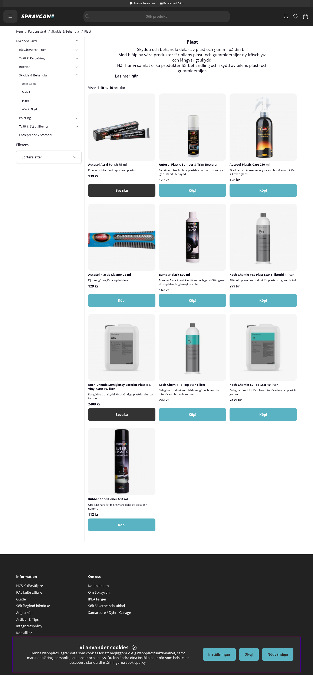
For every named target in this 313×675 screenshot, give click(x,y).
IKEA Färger (97, 599)
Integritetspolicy (29, 626)
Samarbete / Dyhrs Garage (109, 612)
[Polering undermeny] (77, 117)
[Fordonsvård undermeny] (77, 41)
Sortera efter (32, 157)
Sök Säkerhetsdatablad (106, 605)
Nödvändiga (277, 654)
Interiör (24, 67)
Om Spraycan (99, 592)
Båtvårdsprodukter (32, 50)
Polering (25, 118)
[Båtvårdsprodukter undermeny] (77, 49)
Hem (19, 31)
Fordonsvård (37, 31)
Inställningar (219, 654)
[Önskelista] (296, 16)
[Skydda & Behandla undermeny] (77, 75)
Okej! (248, 654)
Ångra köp (24, 612)
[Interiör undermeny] (77, 66)
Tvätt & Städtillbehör (34, 126)
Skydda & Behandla (65, 31)
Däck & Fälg (29, 84)
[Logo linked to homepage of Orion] (38, 16)
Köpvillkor (24, 632)
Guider (21, 599)
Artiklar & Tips (27, 619)
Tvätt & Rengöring (32, 58)
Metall (26, 92)
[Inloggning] (286, 16)
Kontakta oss (98, 585)
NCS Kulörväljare (29, 585)
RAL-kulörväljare (29, 592)
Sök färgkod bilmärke (33, 605)
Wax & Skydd (30, 109)
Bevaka (121, 190)
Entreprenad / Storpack (35, 135)
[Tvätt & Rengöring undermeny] (77, 58)
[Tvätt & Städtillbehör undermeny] (77, 126)
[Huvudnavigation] (10, 16)
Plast (87, 31)
